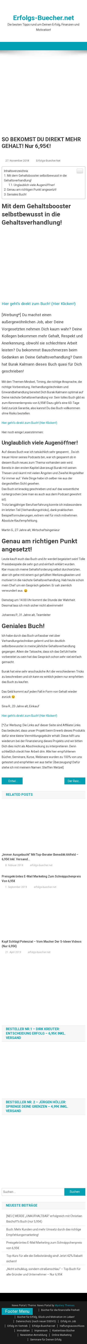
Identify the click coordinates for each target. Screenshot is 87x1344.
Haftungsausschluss (72, 1326)
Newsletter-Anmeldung (33, 1335)
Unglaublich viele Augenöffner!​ (34, 185)
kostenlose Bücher (55, 153)
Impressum (41, 1330)
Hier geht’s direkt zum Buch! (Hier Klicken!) (29, 422)
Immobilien (23, 1330)
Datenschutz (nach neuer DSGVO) (36, 1321)
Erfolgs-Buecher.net (43, 18)
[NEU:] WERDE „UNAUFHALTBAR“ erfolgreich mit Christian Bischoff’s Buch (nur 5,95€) (44, 1218)
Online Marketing (62, 1335)
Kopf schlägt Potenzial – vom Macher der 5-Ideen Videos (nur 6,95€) (42, 944)
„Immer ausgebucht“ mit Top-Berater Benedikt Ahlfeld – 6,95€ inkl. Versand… (40, 857)
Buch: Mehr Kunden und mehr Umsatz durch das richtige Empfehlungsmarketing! (43, 1232)
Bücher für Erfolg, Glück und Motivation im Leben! (46, 1317)
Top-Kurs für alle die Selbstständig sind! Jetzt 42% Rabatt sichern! (44, 1258)
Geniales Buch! (16, 194)
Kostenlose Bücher (63, 1330)
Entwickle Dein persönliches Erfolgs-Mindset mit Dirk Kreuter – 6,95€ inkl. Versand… (15, 781)
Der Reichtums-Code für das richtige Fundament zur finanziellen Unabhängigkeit (76, 781)
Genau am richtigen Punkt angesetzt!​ (31, 189)
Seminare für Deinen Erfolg (45, 1339)
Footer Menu (17, 1311)
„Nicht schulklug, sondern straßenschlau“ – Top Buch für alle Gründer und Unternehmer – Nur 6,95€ (43, 1271)
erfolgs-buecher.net (48, 160)
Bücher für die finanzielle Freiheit (60, 1310)
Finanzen (32, 153)
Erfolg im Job (12, 153)
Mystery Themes (65, 1305)
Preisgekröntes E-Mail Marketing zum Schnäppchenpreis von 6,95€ (41, 879)
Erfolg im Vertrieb (17, 1326)
